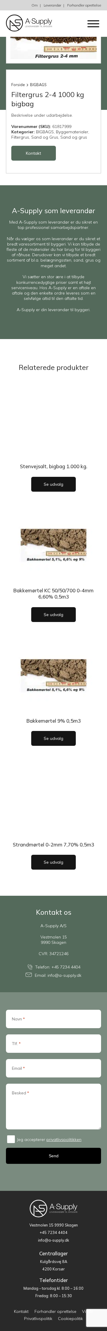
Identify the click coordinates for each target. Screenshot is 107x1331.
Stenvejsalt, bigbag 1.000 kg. (53, 466)
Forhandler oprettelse (84, 5)
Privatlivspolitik (38, 1318)
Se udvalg (53, 484)
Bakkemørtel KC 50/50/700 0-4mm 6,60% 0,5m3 (53, 593)
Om (35, 5)
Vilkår (87, 1311)
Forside (18, 84)
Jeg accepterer (49, 1139)
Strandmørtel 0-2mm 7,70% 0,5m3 (53, 844)
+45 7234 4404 (65, 967)
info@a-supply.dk (64, 975)
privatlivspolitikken (63, 1139)
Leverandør (52, 5)
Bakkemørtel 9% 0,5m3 (53, 721)
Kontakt (33, 153)
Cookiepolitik (70, 1318)
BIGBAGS (38, 84)
